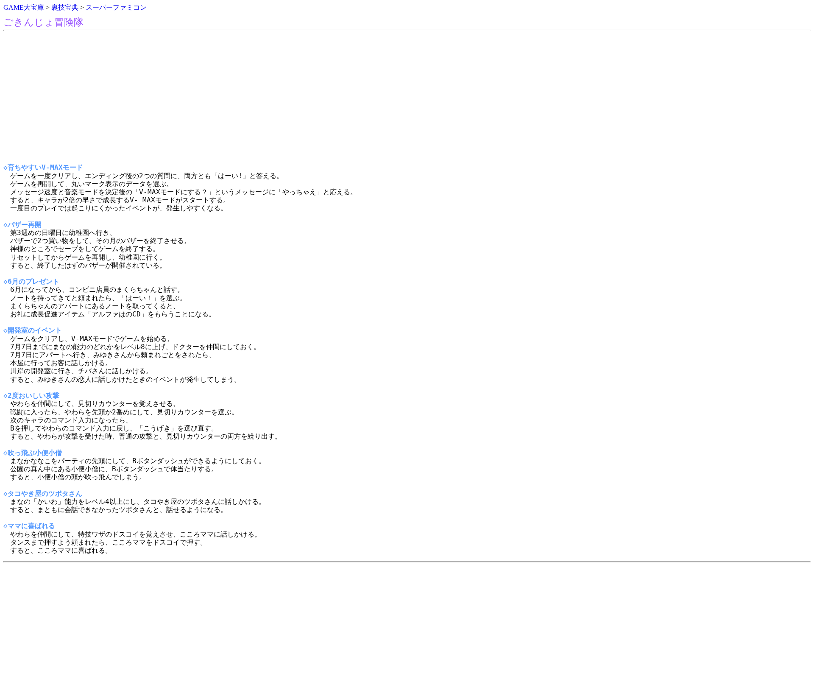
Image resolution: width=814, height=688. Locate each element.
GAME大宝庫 (23, 7)
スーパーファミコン (116, 7)
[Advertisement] (257, 97)
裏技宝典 (64, 7)
